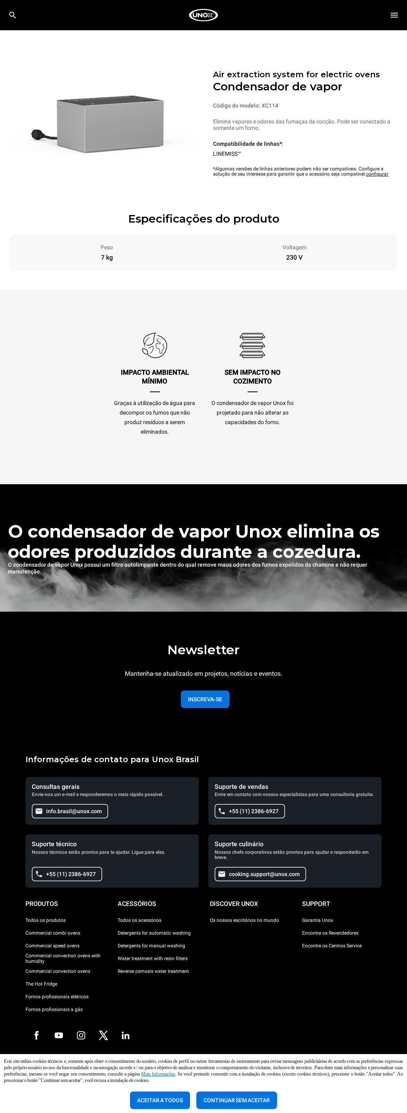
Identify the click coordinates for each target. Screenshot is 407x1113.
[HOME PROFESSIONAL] (203, 15)
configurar (377, 174)
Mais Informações (158, 1074)
